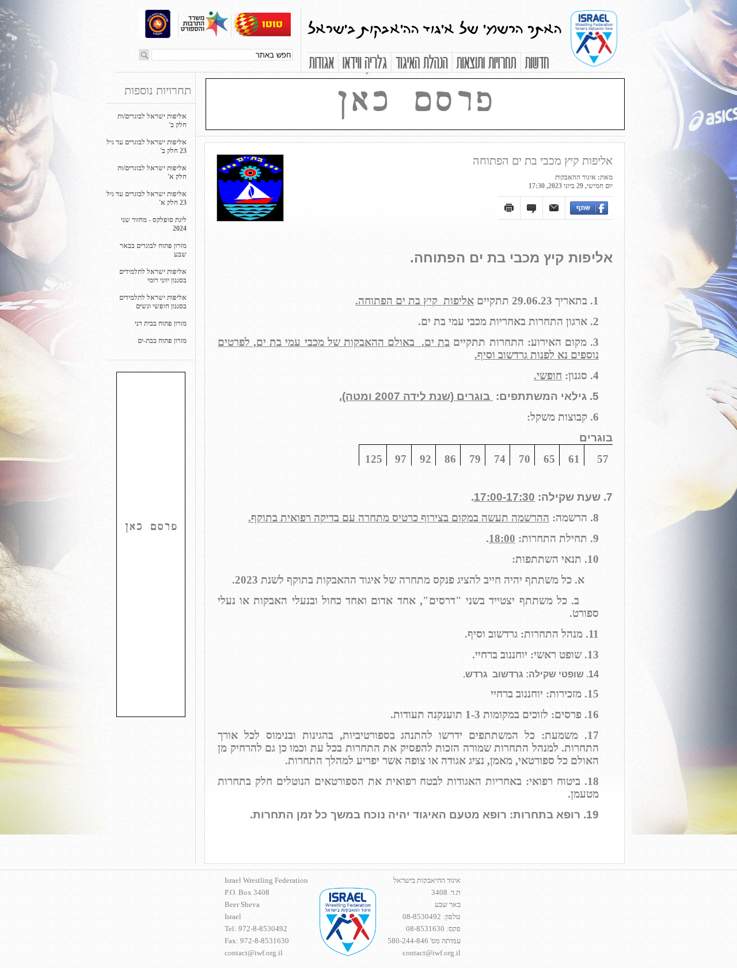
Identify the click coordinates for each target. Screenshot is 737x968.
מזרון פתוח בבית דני (161, 323)
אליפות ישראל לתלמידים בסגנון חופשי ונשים (153, 302)
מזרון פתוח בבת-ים (162, 341)
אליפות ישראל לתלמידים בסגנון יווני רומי (153, 276)
